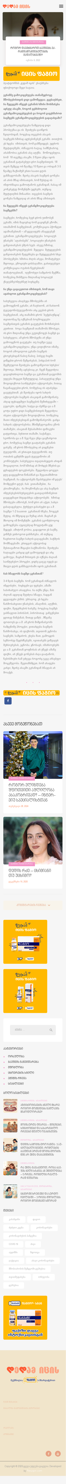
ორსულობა (16, 1056)
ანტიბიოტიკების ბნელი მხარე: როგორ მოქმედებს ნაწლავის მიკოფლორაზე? (40, 1109)
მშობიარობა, (46, 1186)
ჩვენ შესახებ (10, 1402)
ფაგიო (36, 1219)
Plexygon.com (34, 1471)
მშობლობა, (27, 1140)
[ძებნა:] (33, 1030)
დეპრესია (14, 1285)
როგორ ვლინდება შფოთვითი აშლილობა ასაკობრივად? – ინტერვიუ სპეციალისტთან (32, 793)
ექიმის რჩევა (17, 1078)
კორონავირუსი (44, 1227)
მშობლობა (16, 1067)
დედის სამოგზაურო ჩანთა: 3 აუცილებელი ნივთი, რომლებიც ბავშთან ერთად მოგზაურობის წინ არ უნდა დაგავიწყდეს (41, 1150)
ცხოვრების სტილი (21, 1073)
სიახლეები (16, 1084)
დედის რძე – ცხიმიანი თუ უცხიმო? (30, 873)
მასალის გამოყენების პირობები (21, 1408)
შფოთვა (34, 1252)
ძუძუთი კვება (16, 1227)
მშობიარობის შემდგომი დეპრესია (27, 1268)
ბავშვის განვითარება (33, 42)
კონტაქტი (8, 1434)
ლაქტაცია (14, 1260)
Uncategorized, (30, 1186)
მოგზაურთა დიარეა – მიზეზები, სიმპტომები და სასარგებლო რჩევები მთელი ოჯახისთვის (41, 1128)
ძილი (33, 1244)
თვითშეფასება (17, 1277)
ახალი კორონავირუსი (42, 1260)
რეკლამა (8, 1428)
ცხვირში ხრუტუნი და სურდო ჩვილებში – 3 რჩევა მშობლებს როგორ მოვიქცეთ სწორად (41, 1197)
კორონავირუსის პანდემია (23, 1236)
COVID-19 (13, 1244)
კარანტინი (14, 1219)
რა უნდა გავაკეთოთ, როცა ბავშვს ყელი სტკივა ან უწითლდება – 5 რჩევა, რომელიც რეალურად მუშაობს (41, 1173)
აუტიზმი (13, 1252)
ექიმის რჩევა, (28, 1101)
